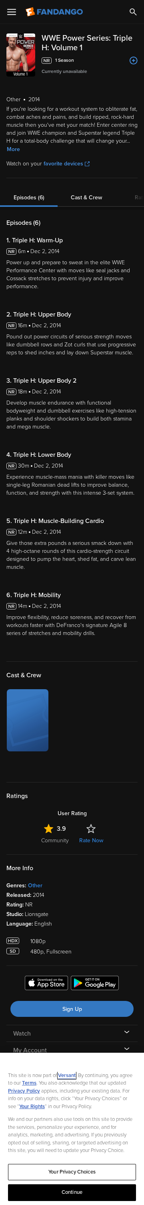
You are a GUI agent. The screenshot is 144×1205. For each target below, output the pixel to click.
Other (35, 885)
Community (55, 840)
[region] (72, 1129)
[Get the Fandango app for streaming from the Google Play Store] (94, 984)
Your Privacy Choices (72, 1172)
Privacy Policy (24, 1091)
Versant (67, 1075)
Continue (72, 1192)
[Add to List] (134, 61)
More (13, 149)
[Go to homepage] (55, 12)
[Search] (133, 12)
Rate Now (91, 840)
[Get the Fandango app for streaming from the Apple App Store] (46, 984)
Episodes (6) (29, 197)
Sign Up (72, 1009)
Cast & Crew (86, 197)
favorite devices (63, 163)
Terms (29, 1083)
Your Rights (32, 1106)
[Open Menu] (11, 12)
